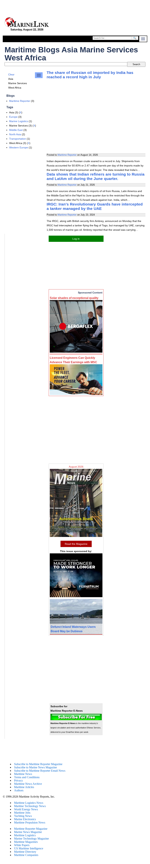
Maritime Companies (26, 855)
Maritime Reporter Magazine (30, 828)
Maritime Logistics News (28, 802)
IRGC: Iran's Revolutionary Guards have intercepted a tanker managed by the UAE (95, 206)
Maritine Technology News (30, 806)
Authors (18, 790)
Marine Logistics (18, 121)
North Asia (15, 134)
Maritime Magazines (26, 841)
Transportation (17, 138)
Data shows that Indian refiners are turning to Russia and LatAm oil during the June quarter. (96, 176)
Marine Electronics (25, 819)
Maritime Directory (25, 851)
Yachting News (23, 815)
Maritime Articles (24, 787)
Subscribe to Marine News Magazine (35, 767)
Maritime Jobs (22, 812)
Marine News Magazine (28, 832)
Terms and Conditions (27, 777)
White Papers (21, 845)
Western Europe (18, 147)
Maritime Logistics (25, 835)
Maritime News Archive (28, 783)
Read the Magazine (76, 543)
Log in (76, 238)
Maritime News (23, 773)
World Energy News (26, 809)
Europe (13, 116)
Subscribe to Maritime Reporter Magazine (38, 764)
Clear (11, 74)
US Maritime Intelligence (28, 848)
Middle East (16, 129)
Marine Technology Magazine (31, 838)
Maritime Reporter (19, 100)
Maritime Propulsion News (29, 822)
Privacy (18, 780)
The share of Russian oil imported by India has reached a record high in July (90, 74)
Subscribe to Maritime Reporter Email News (39, 770)
